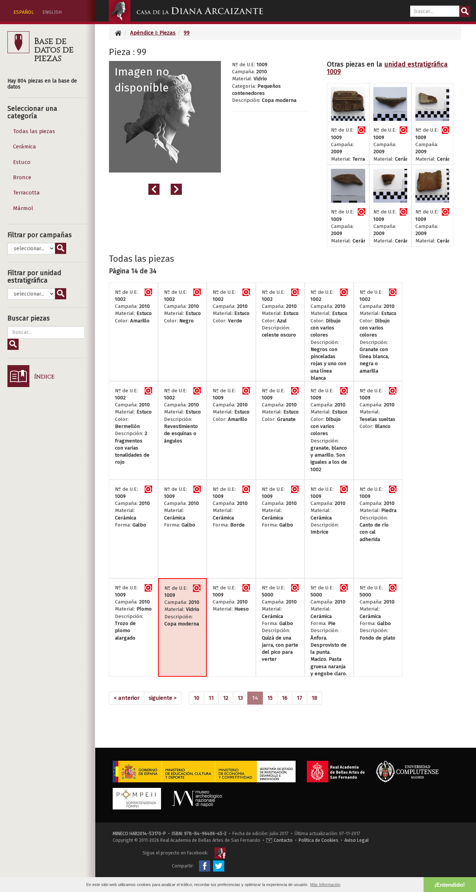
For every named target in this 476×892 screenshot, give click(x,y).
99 (187, 32)
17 (299, 698)
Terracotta (26, 192)
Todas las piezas (34, 131)
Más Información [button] (325, 884)
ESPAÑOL (23, 12)
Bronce (22, 177)
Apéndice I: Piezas (153, 32)
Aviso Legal (356, 840)
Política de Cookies (318, 840)
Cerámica (24, 146)
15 (270, 698)
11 (211, 698)
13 (240, 698)
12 (225, 698)
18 (314, 698)
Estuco (21, 162)
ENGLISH (52, 12)
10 (196, 698)
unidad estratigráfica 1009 (387, 68)
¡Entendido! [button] (449, 885)
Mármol (23, 208)
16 (284, 698)
